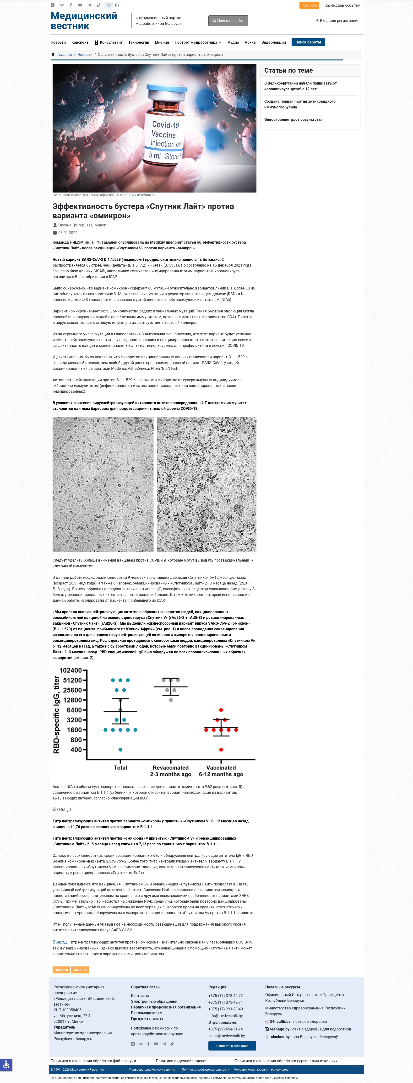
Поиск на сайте (230, 20)
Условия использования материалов (261, 1069)
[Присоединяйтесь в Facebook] (71, 5)
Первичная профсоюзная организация (166, 1007)
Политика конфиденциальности (205, 1069)
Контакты (140, 995)
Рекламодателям (147, 1013)
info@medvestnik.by (225, 1015)
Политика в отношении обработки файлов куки (93, 1061)
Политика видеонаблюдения (181, 1061)
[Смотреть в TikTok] (99, 5)
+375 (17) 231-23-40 (225, 1009)
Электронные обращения (154, 1001)
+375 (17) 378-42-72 (225, 995)
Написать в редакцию (232, 1046)
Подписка (309, 5)
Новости (61, 970)
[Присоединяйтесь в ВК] (62, 5)
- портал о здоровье (298, 1021)
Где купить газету (147, 1018)
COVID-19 (80, 970)
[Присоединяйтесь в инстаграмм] (52, 5)
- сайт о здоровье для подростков (310, 1029)
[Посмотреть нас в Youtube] (80, 5)
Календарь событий (342, 5)
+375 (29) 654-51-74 (225, 1029)
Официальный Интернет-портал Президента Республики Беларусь (304, 997)
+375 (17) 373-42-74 (225, 1002)
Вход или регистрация (339, 20)
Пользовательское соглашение (152, 1069)
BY (117, 5)
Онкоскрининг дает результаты (293, 119)
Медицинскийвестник (84, 21)
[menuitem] (60, 42)
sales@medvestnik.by (226, 1036)
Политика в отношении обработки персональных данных (286, 1061)
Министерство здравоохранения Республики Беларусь (305, 1011)
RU (108, 5)
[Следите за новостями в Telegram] (90, 5)
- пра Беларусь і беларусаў (304, 1037)
